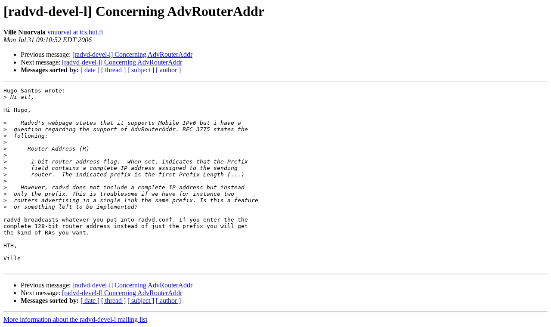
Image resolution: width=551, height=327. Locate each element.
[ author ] (168, 70)
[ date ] (89, 70)
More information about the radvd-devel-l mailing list (75, 319)
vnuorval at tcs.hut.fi (75, 32)
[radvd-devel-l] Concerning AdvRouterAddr (132, 54)
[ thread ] (113, 70)
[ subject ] (140, 70)
